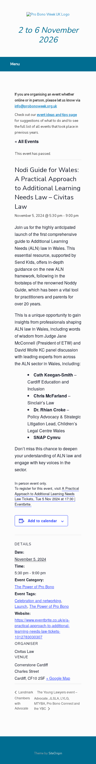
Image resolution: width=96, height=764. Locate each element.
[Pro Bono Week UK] (48, 14)
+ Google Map (58, 678)
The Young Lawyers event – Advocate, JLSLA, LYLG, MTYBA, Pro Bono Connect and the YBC (57, 700)
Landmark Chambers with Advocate (24, 700)
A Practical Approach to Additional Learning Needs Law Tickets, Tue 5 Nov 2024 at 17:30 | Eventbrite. (47, 496)
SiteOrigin (55, 753)
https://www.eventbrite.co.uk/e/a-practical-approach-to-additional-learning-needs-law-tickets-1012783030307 (42, 628)
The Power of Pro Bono (34, 586)
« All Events (27, 141)
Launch (21, 606)
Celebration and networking (38, 600)
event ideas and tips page (57, 114)
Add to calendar (42, 520)
